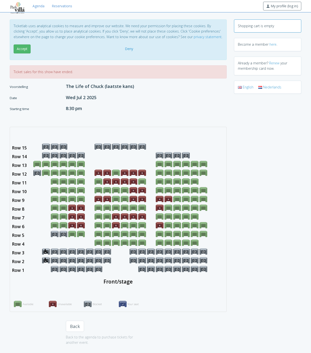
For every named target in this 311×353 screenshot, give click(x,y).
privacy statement (208, 36)
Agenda (38, 6)
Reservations (62, 6)
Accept (22, 48)
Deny (129, 48)
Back (75, 326)
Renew (274, 63)
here (272, 44)
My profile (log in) (284, 6)
